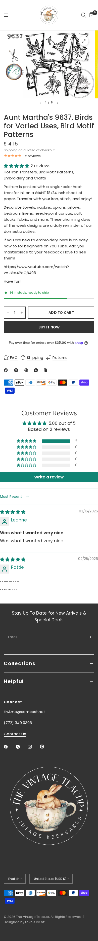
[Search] (83, 15)
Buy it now (49, 327)
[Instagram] (33, 746)
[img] (12, 512)
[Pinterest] (27, 370)
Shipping (11, 150)
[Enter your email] (89, 637)
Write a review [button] (49, 477)
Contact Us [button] (15, 734)
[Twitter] (21, 746)
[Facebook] (7, 370)
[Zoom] (83, 41)
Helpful (14, 681)
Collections (19, 663)
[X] (17, 370)
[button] (17, 166)
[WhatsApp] (37, 370)
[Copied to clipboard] (46, 370)
